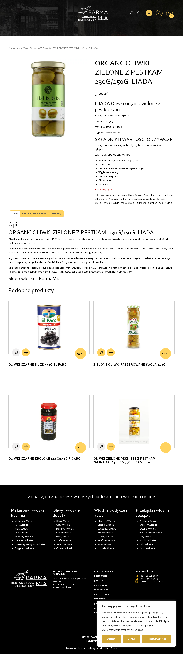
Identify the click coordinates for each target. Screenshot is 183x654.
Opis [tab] (15, 213)
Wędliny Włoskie (147, 540)
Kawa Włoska (104, 544)
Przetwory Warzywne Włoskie (30, 544)
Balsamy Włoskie (65, 529)
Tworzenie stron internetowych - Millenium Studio (91, 648)
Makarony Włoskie (24, 521)
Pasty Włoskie (63, 536)
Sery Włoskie (146, 536)
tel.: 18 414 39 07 (149, 576)
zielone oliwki (165, 203)
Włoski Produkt (111, 203)
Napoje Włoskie (147, 548)
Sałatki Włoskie (64, 544)
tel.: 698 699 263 (149, 579)
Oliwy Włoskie (63, 521)
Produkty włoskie (117, 199)
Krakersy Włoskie (148, 525)
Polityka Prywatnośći (91, 637)
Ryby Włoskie (146, 544)
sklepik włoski (135, 199)
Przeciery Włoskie (24, 536)
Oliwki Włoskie (31, 48)
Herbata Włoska (106, 548)
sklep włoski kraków (147, 203)
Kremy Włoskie (105, 533)
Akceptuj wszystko (156, 639)
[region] (136, 624)
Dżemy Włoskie (105, 536)
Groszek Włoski (64, 548)
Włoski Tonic (149, 199)
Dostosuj (111, 639)
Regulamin (91, 641)
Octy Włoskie (63, 525)
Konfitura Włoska (106, 540)
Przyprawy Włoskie (24, 548)
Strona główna (15, 48)
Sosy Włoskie (21, 533)
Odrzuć (131, 639)
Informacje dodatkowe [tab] (34, 213)
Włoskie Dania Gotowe (150, 533)
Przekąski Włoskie (148, 521)
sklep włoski (101, 199)
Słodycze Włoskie (106, 521)
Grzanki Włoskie (147, 529)
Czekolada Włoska (107, 529)
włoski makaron (165, 195)
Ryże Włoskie (21, 525)
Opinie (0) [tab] (56, 213)
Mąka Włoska (21, 529)
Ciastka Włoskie (106, 525)
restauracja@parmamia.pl (154, 581)
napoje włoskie (128, 203)
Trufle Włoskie (63, 540)
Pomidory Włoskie (24, 540)
